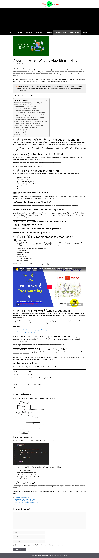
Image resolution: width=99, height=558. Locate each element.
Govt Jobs (19, 32)
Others (85, 32)
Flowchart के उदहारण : (23, 131)
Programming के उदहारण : (24, 132)
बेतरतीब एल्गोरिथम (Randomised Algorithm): (28, 119)
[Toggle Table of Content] (46, 100)
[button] (90, 32)
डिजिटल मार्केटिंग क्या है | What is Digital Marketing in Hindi (28, 502)
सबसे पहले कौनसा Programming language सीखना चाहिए (32, 330)
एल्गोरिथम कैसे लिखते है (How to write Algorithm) (27, 127)
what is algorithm (33, 499)
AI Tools (49, 32)
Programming (74, 32)
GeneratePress (63, 555)
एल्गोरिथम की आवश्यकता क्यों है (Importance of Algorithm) (29, 125)
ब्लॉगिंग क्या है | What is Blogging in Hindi (24, 500)
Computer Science (61, 32)
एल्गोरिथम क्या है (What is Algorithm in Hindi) (26, 105)
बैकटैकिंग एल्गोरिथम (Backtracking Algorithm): (28, 110)
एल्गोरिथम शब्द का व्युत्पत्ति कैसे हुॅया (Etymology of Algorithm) (29, 103)
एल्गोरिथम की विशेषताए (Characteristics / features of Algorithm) (32, 121)
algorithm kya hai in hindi (21, 499)
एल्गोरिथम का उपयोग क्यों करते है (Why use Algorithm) (28, 123)
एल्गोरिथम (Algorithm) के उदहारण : (25, 129)
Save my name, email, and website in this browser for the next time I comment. (39, 545)
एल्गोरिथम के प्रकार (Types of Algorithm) (26, 106)
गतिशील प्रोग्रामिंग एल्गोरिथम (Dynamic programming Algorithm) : (33, 114)
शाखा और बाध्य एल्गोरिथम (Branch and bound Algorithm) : (31, 117)
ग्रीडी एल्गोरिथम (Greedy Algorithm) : (26, 115)
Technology (39, 32)
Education (29, 32)
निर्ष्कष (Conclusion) (21, 135)
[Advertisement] (49, 19)
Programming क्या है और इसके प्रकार (27, 332)
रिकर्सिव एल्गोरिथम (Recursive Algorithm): (27, 108)
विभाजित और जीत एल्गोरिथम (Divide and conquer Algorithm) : (32, 112)
